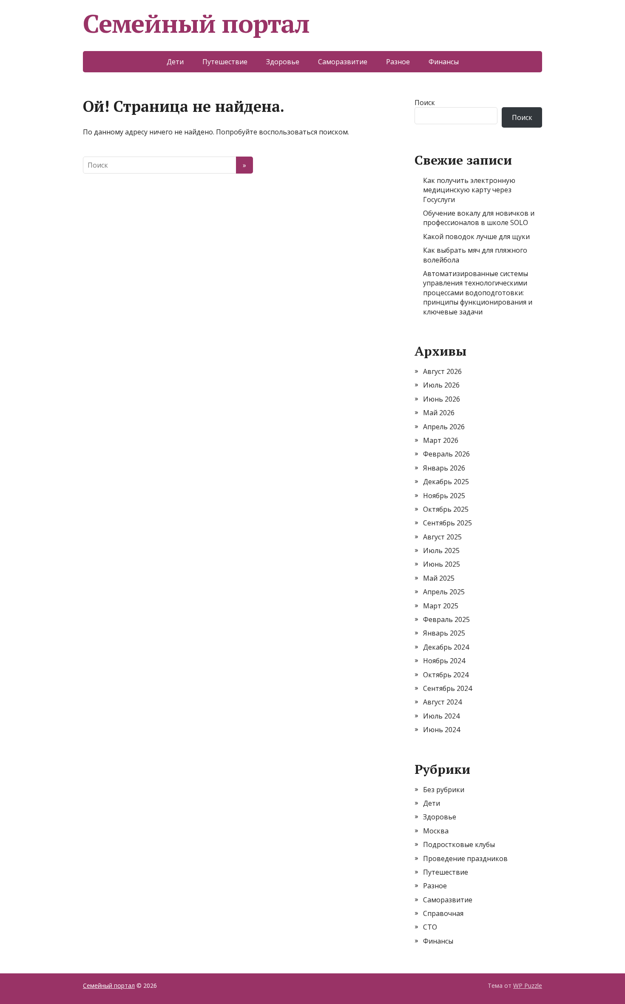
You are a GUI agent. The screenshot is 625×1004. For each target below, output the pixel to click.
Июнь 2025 (441, 564)
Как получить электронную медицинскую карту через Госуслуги (469, 190)
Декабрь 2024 (446, 647)
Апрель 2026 (444, 426)
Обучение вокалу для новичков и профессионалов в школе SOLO (478, 217)
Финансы (444, 61)
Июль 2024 (441, 716)
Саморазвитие (342, 61)
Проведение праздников (465, 858)
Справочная (443, 913)
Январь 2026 (444, 468)
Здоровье (282, 61)
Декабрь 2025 (446, 481)
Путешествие (224, 61)
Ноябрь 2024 (444, 660)
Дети (175, 61)
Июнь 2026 (441, 399)
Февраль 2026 (446, 454)
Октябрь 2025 (446, 509)
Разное (398, 61)
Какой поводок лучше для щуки (476, 236)
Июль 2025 (441, 550)
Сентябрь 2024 (447, 688)
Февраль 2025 (446, 619)
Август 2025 (442, 537)
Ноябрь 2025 (444, 495)
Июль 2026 (441, 385)
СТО (430, 927)
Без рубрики (443, 789)
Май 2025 (439, 578)
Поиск (425, 102)
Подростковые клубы (459, 844)
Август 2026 (442, 371)
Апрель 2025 (444, 591)
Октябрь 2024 (446, 674)
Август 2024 (442, 702)
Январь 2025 (444, 633)
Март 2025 (440, 605)
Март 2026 (440, 440)
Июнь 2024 (441, 729)
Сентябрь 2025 (447, 523)
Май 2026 (439, 412)
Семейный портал (196, 23)
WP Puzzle (527, 985)
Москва (436, 831)
